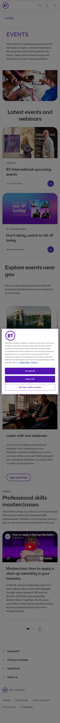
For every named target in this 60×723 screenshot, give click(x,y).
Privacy (34, 362)
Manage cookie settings (30, 387)
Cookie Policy (24, 362)
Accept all (30, 371)
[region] (30, 361)
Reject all (30, 379)
